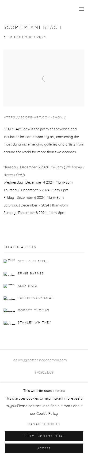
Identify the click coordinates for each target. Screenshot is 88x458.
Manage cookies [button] (43, 424)
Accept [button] (43, 448)
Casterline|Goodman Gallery (36, 9)
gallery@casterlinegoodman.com (40, 360)
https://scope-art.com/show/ (35, 117)
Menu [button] (80, 9)
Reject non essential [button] (44, 436)
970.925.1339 (44, 372)
